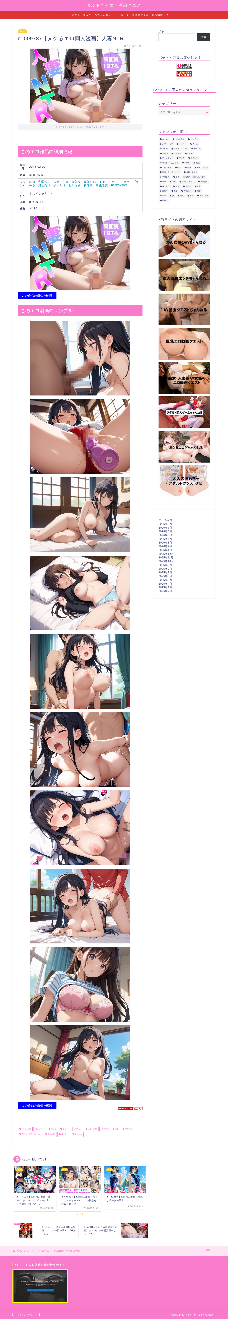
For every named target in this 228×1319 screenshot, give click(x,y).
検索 (161, 31)
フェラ (125, 181)
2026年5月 (165, 535)
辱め (191, 196)
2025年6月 (165, 576)
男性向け (44, 185)
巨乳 (174, 182)
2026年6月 (165, 531)
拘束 (177, 186)
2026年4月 (165, 538)
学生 (177, 177)
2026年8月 (165, 523)
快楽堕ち (204, 182)
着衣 (199, 191)
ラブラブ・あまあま (170, 163)
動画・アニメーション (171, 172)
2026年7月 (165, 527)
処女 (179, 167)
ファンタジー (167, 158)
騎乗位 (165, 200)
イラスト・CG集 (180, 149)
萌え (182, 196)
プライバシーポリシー (26, 1315)
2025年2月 (165, 591)
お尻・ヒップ (167, 144)
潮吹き (165, 191)
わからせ (75, 185)
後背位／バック (188, 182)
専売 (164, 182)
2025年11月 (166, 557)
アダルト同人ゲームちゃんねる (92, 15)
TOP (59, 15)
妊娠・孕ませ (191, 172)
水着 (199, 186)
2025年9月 (165, 564)
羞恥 (164, 196)
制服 (32, 181)
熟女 (175, 191)
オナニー (197, 149)
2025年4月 (165, 583)
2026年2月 (165, 546)
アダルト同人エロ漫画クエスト (114, 5)
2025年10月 (166, 561)
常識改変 (102, 185)
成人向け (59, 185)
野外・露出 (204, 196)
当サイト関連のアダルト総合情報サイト (146, 15)
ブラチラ (66, 1129)
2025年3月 (165, 587)
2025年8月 (165, 568)
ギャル (165, 153)
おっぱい (194, 139)
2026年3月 (165, 542)
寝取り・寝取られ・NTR (88, 181)
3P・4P (165, 139)
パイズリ (177, 153)
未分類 (22, 31)
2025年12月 (166, 553)
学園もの (44, 181)
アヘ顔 (165, 149)
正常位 (188, 186)
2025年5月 (165, 579)
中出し (113, 181)
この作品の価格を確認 (37, 295)
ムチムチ (194, 158)
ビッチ (190, 153)
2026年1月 (165, 550)
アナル (195, 144)
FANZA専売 (119, 185)
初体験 (88, 185)
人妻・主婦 (61, 181)
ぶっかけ (182, 144)
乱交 (198, 163)
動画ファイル (202, 167)
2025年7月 (165, 572)
